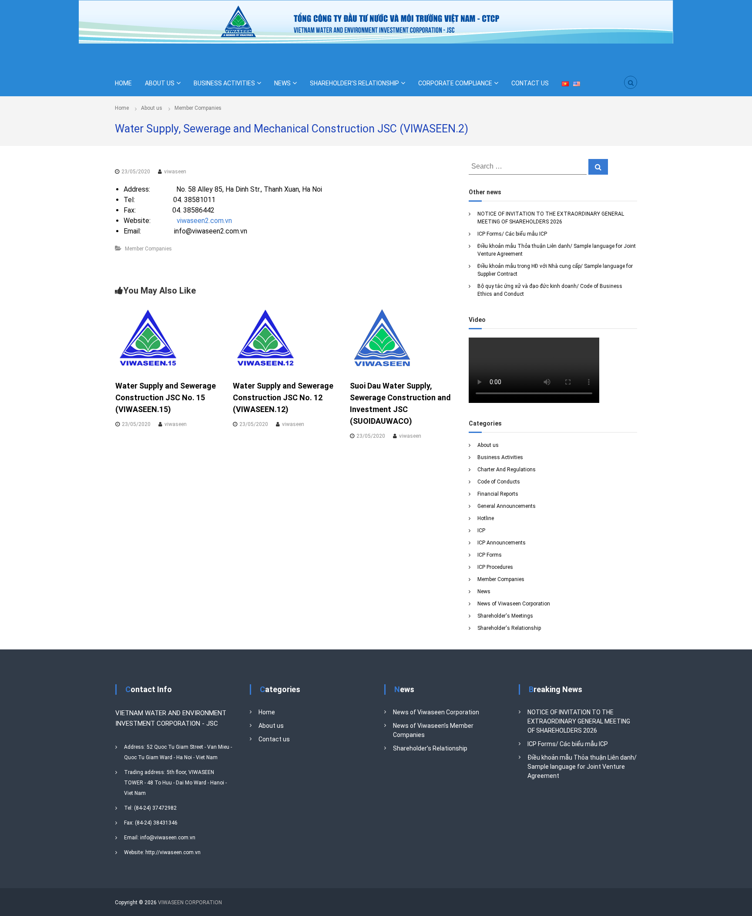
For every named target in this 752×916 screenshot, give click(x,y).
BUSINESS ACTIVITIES (224, 83)
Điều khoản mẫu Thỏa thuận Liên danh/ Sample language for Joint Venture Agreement (582, 766)
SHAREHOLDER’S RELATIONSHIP (354, 83)
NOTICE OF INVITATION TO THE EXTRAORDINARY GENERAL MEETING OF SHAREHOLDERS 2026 (578, 721)
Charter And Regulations (506, 469)
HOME (123, 83)
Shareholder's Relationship (509, 628)
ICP (481, 530)
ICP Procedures (495, 567)
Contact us (274, 739)
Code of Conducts (498, 482)
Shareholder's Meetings (505, 616)
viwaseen (175, 172)
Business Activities (500, 457)
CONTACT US (530, 83)
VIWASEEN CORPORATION (190, 902)
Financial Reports (497, 494)
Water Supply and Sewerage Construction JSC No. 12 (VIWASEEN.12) (283, 397)
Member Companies (198, 108)
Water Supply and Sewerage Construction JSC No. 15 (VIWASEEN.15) (165, 397)
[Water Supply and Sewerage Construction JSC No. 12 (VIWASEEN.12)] (265, 338)
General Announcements (506, 506)
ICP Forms (489, 555)
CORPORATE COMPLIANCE (455, 83)
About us (151, 108)
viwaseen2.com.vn (204, 220)
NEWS (282, 83)
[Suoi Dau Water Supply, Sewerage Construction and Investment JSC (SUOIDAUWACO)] (382, 338)
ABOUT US (160, 83)
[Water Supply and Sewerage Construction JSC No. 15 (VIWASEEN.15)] (148, 338)
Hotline (485, 518)
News (483, 591)
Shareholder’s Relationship (430, 748)
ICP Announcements (501, 543)
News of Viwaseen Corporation (513, 604)
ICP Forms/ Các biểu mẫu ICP (512, 234)
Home (266, 712)
